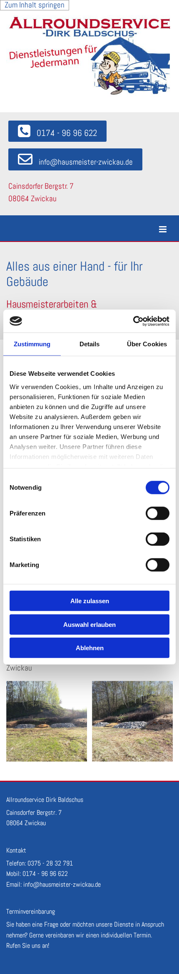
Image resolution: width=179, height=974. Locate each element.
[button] (57, 131)
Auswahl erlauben (89, 624)
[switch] (157, 513)
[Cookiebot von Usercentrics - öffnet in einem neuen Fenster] (133, 321)
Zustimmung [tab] (32, 344)
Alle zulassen (89, 600)
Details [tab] (90, 344)
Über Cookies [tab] (147, 344)
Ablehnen (90, 647)
